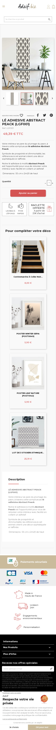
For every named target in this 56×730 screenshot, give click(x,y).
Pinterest (51, 115)
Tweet (44, 115)
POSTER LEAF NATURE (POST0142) (28, 394)
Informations (10, 641)
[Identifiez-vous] (48, 7)
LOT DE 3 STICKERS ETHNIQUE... (28, 452)
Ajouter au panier (28, 193)
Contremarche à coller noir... (28, 277)
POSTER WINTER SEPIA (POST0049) (28, 335)
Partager (37, 115)
